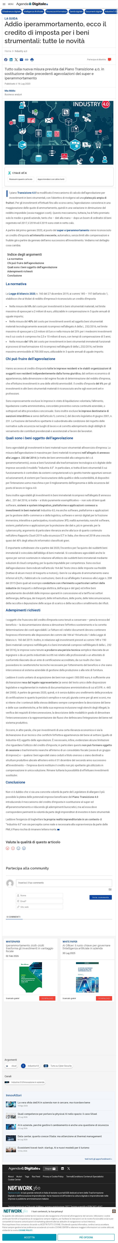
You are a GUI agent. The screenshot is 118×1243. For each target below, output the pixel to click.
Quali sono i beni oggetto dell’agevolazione (32, 267)
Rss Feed (36, 1176)
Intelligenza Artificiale (12, 11)
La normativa (15, 258)
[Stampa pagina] (32, 59)
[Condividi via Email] (21, 59)
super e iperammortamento (73, 230)
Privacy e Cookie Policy (53, 1176)
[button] (8, 4)
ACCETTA (29, 1237)
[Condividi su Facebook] (5, 59)
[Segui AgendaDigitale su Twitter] (68, 1169)
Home (8, 51)
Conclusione (14, 275)
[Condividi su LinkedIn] (11, 59)
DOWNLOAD (47, 998)
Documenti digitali (72, 11)
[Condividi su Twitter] (16, 59)
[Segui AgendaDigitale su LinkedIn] (62, 1169)
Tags (27, 1176)
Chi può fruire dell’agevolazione (25, 263)
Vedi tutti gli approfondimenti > (98, 1159)
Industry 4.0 (21, 51)
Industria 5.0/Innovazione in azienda (99, 11)
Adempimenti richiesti (20, 271)
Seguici (48, 1169)
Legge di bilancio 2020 (22, 293)
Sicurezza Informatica (35, 11)
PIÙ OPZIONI (86, 1237)
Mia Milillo (10, 90)
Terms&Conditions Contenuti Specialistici (84, 1176)
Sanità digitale (54, 11)
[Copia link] (26, 59)
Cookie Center (14, 1179)
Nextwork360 (14, 1193)
